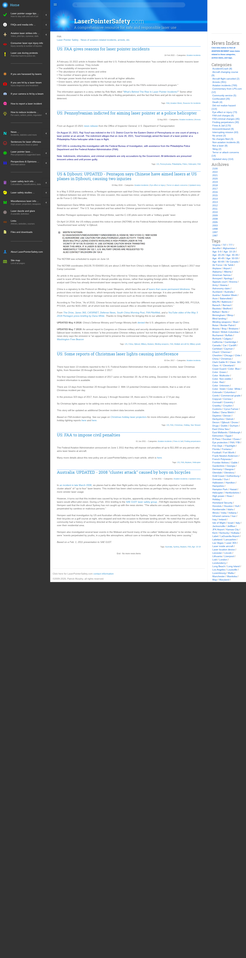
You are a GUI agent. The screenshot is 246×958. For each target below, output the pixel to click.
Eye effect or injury (157, 185)
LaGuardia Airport (229, 536)
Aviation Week (176, 103)
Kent (214, 532)
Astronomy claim (221, 288)
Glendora (229, 472)
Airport (226, 268)
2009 (215, 215)
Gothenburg (232, 476)
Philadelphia (176, 164)
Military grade (195, 344)
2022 (215, 172)
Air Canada (232, 261)
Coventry (228, 402)
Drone (234, 422)
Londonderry (219, 563)
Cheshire (217, 355)
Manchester (218, 576)
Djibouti (137, 344)
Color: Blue (234, 368)
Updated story (195, 185)
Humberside (218, 509)
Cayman (228, 348)
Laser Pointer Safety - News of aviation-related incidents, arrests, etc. (93, 40)
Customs (217, 409)
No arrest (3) (219, 135)
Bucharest (217, 335)
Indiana (232, 512)
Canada (216, 345)
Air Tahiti (228, 265)
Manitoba (232, 576)
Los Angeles (218, 569)
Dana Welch (227, 412)
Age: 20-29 (218, 255)
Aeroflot (216, 248)
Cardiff (232, 345)
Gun (226, 479)
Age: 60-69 (218, 261)
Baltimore (227, 301)
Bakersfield (226, 298)
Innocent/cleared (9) (223, 129)
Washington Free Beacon (70, 339)
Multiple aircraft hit (181, 344)
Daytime (216, 415)
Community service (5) (224, 95)
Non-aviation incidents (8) (225, 142)
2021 (215, 175)
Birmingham (218, 315)
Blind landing (219, 318)
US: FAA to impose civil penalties (88, 435)
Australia (168, 547)
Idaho (230, 509)
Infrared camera (220, 516)
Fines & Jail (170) (221, 125)
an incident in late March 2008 (76, 485)
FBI (238, 442)
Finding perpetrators (192, 441)
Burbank (216, 338)
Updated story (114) (222, 159)
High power (218, 496)
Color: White (233, 389)
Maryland (224, 579)
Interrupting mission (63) (225, 132)
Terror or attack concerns (177, 185)
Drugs (215, 425)
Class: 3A (235, 362)
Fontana (226, 449)
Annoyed (217, 278)
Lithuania (217, 556)
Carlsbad (217, 348)
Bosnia (216, 328)
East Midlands (219, 432)
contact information (103, 573)
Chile (237, 355)
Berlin (225, 312)
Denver (227, 415)
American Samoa (221, 275)
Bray (224, 328)
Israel (230, 522)
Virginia (216, 245)
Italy (238, 522)
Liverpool (229, 556)
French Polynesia (221, 459)
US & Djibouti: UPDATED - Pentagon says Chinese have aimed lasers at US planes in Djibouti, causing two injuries (127, 176)
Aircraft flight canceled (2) (225, 78)
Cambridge (230, 342)
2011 (215, 208)
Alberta (227, 271)
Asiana (223, 285)
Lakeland (217, 539)
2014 (215, 198)
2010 (215, 212)
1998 (215, 228)
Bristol (215, 332)
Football (216, 452)
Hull (237, 506)
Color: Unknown (220, 385)
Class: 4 (216, 365)
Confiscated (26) (221, 98)
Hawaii (233, 489)
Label (215, 536)
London (223, 559)
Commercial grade (230, 395)
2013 (215, 202)
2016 (215, 192)
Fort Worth (228, 452)
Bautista (216, 308)
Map (214, 579)
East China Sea (220, 429)
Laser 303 (231, 543)
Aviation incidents (194, 55)
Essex (236, 439)
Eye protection (220, 442)
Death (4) (217, 102)
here (83, 420)
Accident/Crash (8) (222, 68)
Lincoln (228, 553)
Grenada (217, 479)
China (130, 344)
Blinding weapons (162, 344)
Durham (234, 425)
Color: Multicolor (221, 375)
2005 (215, 222)
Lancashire (230, 539)
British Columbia (229, 332)
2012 (215, 205)
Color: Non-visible (221, 378)
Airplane (150, 344)
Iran (234, 516)
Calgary (227, 338)
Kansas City (232, 529)
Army (215, 285)
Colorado (217, 392)
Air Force (217, 265)
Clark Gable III (220, 362)
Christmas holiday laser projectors (129, 417)
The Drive (68, 312)
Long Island (233, 566)
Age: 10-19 (196, 547)
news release (91, 126)
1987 (215, 235)
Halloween (217, 482)
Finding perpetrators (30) (225, 122)
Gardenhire (218, 466)
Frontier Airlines (220, 462)
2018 (215, 185)
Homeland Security (222, 502)
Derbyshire (218, 419)
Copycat (216, 399)
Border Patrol (227, 325)
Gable (234, 462)
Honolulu (217, 506)
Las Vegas (217, 543)
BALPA (215, 301)
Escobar (227, 439)
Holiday (187, 425)
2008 (215, 218)
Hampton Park (220, 489)
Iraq (214, 519)
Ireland (222, 519)
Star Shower (196, 425)
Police (184, 164)
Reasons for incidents (192, 103)
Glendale (217, 472)
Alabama (217, 271)
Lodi (214, 559)
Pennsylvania (165, 164)
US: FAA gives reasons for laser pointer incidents (103, 49)
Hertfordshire (232, 492)
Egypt (228, 435)
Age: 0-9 (216, 251)
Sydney (176, 547)
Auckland (217, 291)
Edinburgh (234, 432)
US (157, 164)
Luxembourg (219, 573)
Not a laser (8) (220, 145)
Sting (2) (216, 149)
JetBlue (231, 526)
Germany (217, 469)
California (217, 342)
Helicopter (192, 164)
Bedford (227, 308)
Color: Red (218, 382)
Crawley (216, 405)
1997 (215, 232)
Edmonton (217, 435)
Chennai (225, 352)
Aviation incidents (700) (224, 85)
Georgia (231, 466)
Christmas (178, 425)
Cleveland (228, 365)
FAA (168, 103)
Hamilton (230, 482)
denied (141, 322)
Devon (215, 422)
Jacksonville (218, 526)
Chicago (228, 355)
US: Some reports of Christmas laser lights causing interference (117, 354)
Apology (228, 278)
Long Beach (218, 566)
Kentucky (224, 532)
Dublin (224, 425)
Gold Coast (218, 476)
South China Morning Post (131, 312)
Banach (216, 305)
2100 (215, 168)
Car (225, 345)
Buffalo (229, 335)
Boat (235, 322)
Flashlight (230, 445)
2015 (215, 195)
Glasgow (229, 469)
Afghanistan (229, 248)
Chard (215, 352)
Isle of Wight (218, 522)
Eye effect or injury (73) (224, 112)
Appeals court (219, 281)
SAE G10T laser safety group (141, 502)
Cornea (227, 399)
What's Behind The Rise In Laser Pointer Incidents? (151, 91)
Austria (216, 295)
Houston (228, 506)
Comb (215, 395)
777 (231, 245)
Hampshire (218, 486)
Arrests (198, 120)
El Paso (216, 439)
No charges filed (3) (222, 139)
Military (143, 344)
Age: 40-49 (218, 258)
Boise (215, 325)
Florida (216, 449)
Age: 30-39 (232, 255)
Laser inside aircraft (222, 546)
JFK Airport (218, 529)
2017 (215, 188)
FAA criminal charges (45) (226, 119)
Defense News (107, 312)
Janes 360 (80, 312)
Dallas (215, 412)
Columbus (229, 392)
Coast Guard (219, 368)
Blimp (230, 315)
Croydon (227, 405)
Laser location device (223, 549)
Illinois (215, 512)
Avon (215, 298)
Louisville (232, 569)
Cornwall (217, 402)
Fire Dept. (217, 445)
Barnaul (227, 305)
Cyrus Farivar (231, 409)
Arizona (233, 281)
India (223, 512)
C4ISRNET (93, 312)
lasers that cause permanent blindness (169, 289)
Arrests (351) (219, 82)
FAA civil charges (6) (223, 115)
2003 (215, 225)
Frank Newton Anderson (225, 455)
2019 (215, 182)
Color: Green (219, 372)
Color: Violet (218, 389)
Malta (231, 573)
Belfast (216, 312)
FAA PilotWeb (153, 312)
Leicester (217, 553)
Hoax (229, 496)
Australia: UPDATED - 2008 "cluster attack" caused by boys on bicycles (123, 472)
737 (224, 245)
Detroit (229, 419)
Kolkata (235, 532)
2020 (215, 178)
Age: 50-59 (232, 258)
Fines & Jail (178, 441)
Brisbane (233, 328)
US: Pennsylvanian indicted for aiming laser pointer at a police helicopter (127, 113)
